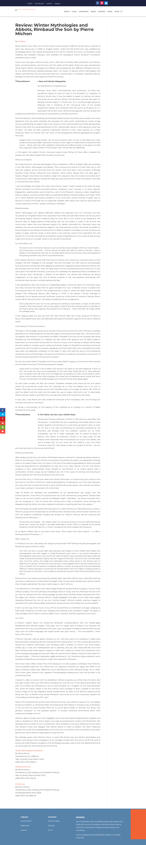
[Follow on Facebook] (97, 3)
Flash (74, 11)
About (30, 3)
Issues (93, 11)
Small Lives (20, 784)
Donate (51, 826)
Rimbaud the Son (23, 767)
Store (109, 11)
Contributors (39, 3)
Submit (49, 3)
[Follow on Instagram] (102, 3)
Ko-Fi (50, 830)
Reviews (101, 11)
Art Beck (21, 41)
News (117, 11)
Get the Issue (54, 821)
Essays (66, 11)
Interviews (83, 11)
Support (58, 3)
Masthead (25, 826)
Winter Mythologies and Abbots (29, 751)
